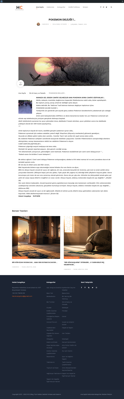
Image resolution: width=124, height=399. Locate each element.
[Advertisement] (66, 41)
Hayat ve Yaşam (67, 328)
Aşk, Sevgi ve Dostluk (54, 287)
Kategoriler (61, 7)
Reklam (104, 394)
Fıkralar (65, 311)
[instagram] (96, 287)
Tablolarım (51, 362)
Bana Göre (65, 293)
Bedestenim (51, 296)
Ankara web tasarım (54, 394)
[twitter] (93, 287)
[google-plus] (103, 7)
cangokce (15, 267)
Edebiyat (65, 307)
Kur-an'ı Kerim (67, 351)
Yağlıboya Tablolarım (54, 373)
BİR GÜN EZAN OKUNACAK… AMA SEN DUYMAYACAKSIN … (34, 262)
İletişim (85, 7)
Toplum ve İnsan (52, 368)
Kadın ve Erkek (52, 342)
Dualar (49, 307)
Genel (64, 316)
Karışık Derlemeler (69, 342)
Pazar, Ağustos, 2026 (29, 267)
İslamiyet (65, 339)
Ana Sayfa (40, 7)
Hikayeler (50, 339)
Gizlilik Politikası (74, 7)
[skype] (89, 287)
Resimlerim (51, 356)
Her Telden (66, 333)
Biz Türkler (51, 302)
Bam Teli (50, 293)
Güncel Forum (52, 322)
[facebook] (101, 7)
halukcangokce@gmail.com (22, 296)
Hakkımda (50, 7)
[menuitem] (1, 1)
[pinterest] (85, 287)
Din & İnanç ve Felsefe (60, 24)
